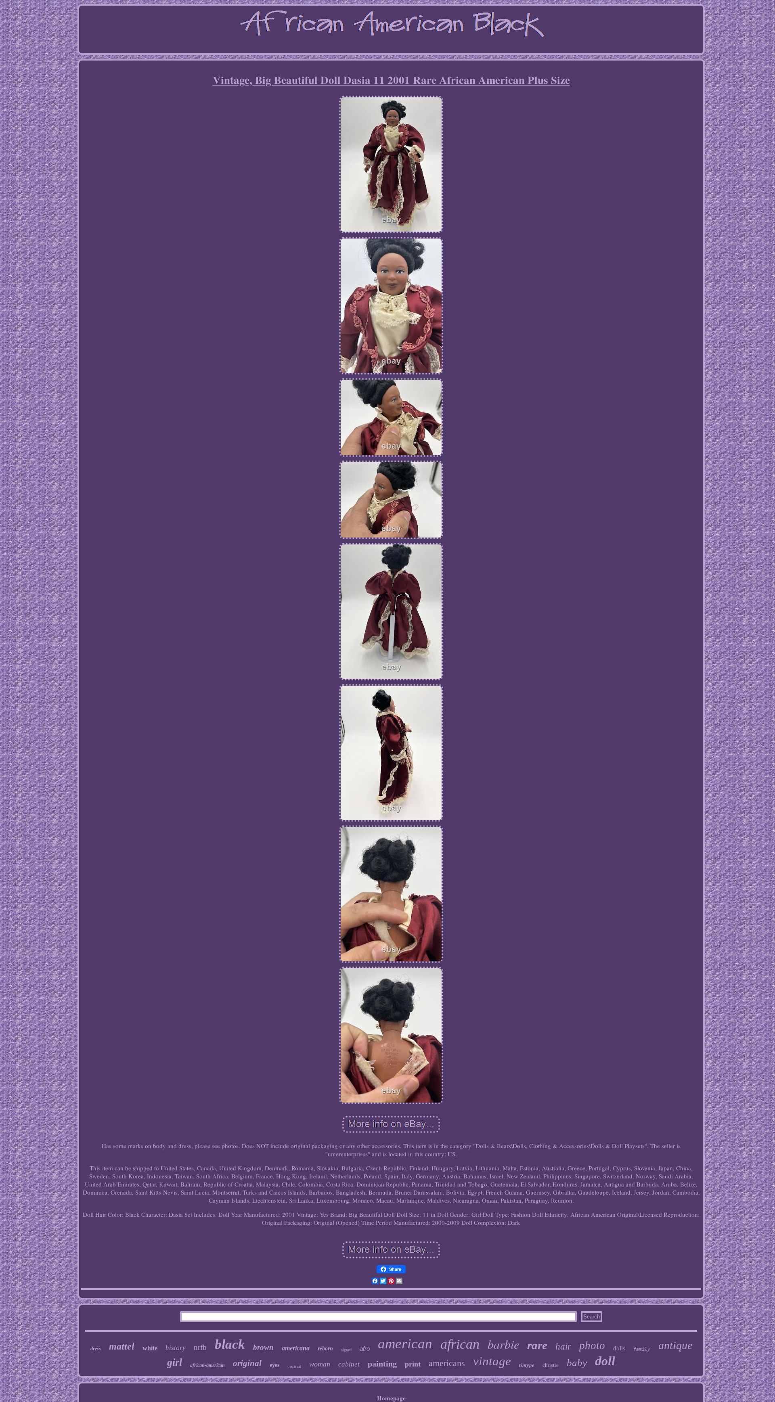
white (149, 1348)
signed (346, 1350)
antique (675, 1345)
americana (296, 1348)
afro (365, 1348)
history (175, 1348)
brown (263, 1347)
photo (592, 1345)
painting (382, 1363)
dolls (619, 1348)
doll (605, 1361)
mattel (121, 1346)
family (641, 1349)
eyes (274, 1365)
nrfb (200, 1347)
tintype (526, 1365)
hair (563, 1346)
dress (95, 1349)
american (405, 1344)
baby (577, 1362)
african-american (207, 1365)
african (460, 1344)
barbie (503, 1344)
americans (447, 1363)
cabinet (349, 1364)
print (413, 1364)
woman (319, 1364)
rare (537, 1345)
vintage (492, 1361)
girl (174, 1362)
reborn (325, 1349)
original (247, 1363)
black (230, 1344)
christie (550, 1365)
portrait (294, 1366)
